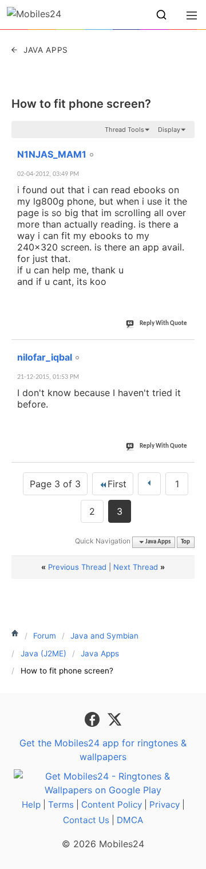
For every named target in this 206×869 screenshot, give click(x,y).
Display (169, 130)
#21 (184, 147)
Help (31, 804)
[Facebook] (93, 718)
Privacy (164, 804)
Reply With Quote (163, 323)
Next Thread (135, 566)
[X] (114, 718)
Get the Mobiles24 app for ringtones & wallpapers (103, 749)
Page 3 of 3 (55, 484)
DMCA (130, 820)
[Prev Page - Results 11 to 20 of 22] (149, 483)
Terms (61, 804)
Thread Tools (124, 130)
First (117, 484)
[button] (161, 15)
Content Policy (111, 804)
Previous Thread (77, 566)
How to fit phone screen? (81, 104)
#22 (184, 350)
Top (185, 542)
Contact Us (86, 820)
